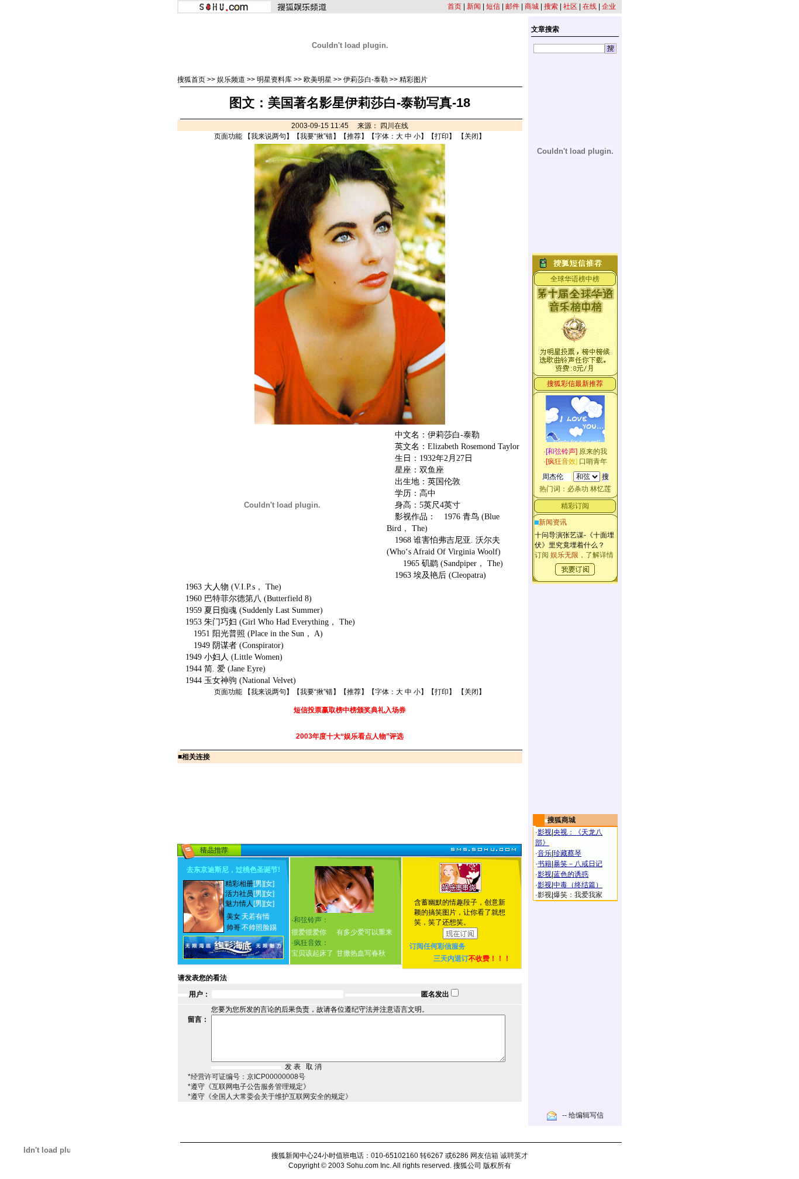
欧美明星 (318, 79)
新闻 (474, 6)
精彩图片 (413, 79)
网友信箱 (484, 1156)
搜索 (551, 6)
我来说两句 (268, 136)
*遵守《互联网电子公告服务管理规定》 (249, 1087)
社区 (570, 6)
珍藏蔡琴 (567, 853)
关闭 (471, 136)
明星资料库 (274, 79)
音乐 (545, 853)
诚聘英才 (514, 1156)
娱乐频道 (231, 79)
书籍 (545, 864)
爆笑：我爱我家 (577, 895)
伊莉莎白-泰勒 (365, 79)
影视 (545, 832)
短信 (493, 6)
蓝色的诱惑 (570, 874)
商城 (532, 6)
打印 (442, 136)
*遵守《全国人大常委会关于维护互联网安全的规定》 (270, 1096)
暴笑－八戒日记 (577, 864)
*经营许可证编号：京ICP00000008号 (246, 1077)
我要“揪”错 (316, 136)
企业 (609, 6)
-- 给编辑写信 (583, 1115)
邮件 (512, 6)
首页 (454, 6)
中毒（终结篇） (577, 885)
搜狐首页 (191, 79)
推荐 (354, 136)
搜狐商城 (561, 820)
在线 (590, 6)
